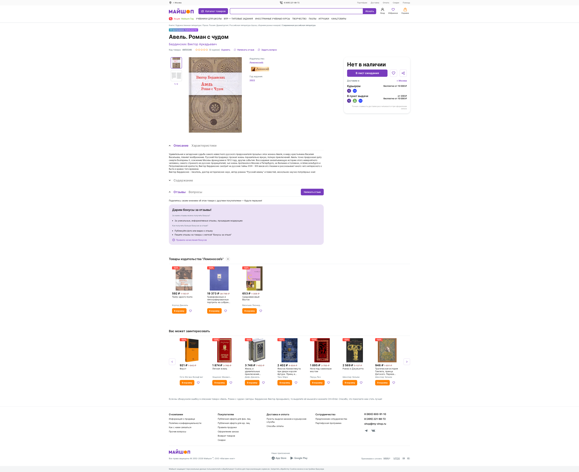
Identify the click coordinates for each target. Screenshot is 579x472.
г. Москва (402, 80)
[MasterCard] (403, 458)
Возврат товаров (226, 435)
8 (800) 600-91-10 (375, 414)
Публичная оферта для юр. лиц (234, 423)
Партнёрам (362, 3)
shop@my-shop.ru (375, 423)
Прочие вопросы (177, 431)
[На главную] (181, 11)
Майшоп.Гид (187, 18)
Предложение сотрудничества (331, 419)
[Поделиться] (403, 73)
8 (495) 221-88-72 (291, 3)
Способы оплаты (275, 426)
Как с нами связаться (180, 427)
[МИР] (387, 458)
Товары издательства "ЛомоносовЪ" (196, 259)
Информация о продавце (182, 419)
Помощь (406, 3)
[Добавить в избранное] (393, 73)
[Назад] (172, 361)
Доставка (375, 3)
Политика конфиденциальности (185, 423)
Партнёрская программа (328, 423)
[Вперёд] (406, 361)
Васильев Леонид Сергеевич (251, 305)
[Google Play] (299, 458)
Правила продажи (227, 427)
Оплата (386, 3)
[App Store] (278, 458)
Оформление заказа (228, 431)
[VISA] (396, 458)
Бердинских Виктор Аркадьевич (193, 44)
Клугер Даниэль (180, 305)
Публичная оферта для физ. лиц (234, 419)
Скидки (396, 3)
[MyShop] (179, 453)
